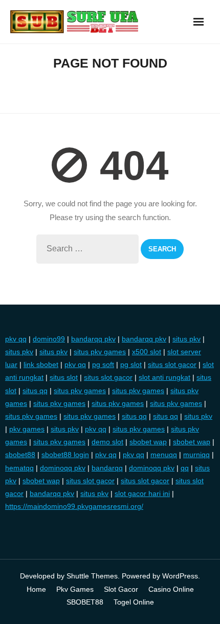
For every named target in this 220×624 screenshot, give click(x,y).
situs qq (35, 390)
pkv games (27, 429)
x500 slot (146, 352)
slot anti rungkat (164, 377)
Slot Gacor (121, 589)
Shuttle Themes (92, 576)
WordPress (180, 576)
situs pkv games (100, 352)
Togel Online (134, 602)
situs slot (64, 377)
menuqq (163, 454)
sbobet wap (148, 442)
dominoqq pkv (62, 468)
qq (185, 468)
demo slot (107, 442)
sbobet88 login (65, 454)
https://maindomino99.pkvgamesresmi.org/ (74, 506)
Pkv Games (75, 589)
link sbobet (41, 364)
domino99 (49, 339)
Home (36, 589)
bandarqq (107, 468)
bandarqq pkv (93, 339)
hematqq (19, 468)
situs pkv (186, 339)
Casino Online (171, 589)
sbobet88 (20, 454)
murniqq (196, 454)
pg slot (131, 364)
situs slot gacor (172, 364)
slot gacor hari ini (142, 493)
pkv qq (16, 339)
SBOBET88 (85, 602)
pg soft (103, 364)
